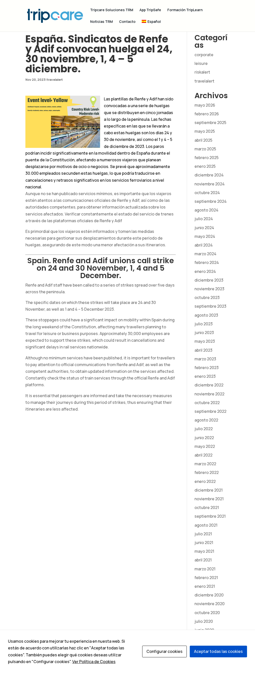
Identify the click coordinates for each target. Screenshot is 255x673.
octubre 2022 (207, 402)
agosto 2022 (206, 420)
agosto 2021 (205, 525)
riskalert (202, 72)
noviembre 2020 (209, 603)
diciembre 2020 (209, 595)
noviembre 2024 (209, 184)
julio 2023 (203, 324)
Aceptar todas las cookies (218, 651)
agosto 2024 (206, 210)
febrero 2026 (206, 114)
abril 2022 (203, 455)
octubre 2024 (207, 192)
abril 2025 (203, 140)
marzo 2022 (205, 463)
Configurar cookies (164, 651)
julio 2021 (203, 534)
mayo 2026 (204, 105)
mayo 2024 (204, 236)
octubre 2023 (207, 297)
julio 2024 (203, 218)
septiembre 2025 (210, 122)
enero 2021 (204, 586)
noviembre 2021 (209, 499)
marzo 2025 (205, 149)
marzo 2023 (205, 359)
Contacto (127, 22)
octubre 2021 (206, 507)
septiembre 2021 (210, 516)
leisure (201, 63)
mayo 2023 (204, 341)
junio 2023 (204, 332)
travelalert (55, 80)
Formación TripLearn (185, 10)
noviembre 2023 (209, 289)
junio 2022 (204, 437)
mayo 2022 (204, 446)
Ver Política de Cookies (94, 661)
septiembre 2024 (210, 201)
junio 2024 (204, 227)
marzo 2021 (204, 569)
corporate (203, 54)
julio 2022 (203, 428)
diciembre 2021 (208, 490)
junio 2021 (203, 542)
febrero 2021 (206, 577)
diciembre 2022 (208, 385)
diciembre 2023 (208, 280)
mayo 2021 (204, 551)
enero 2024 (205, 271)
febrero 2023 (206, 367)
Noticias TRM (101, 22)
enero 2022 (205, 481)
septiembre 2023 (210, 306)
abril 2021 (203, 560)
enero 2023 (205, 376)
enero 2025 (205, 166)
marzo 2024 (205, 253)
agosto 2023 (206, 315)
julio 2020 (203, 621)
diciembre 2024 (209, 175)
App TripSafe (150, 10)
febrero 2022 (206, 472)
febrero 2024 (206, 262)
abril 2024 (203, 245)
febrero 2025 (206, 157)
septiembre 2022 (210, 411)
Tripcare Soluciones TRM (111, 10)
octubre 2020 (207, 612)
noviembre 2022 (209, 394)
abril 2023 (203, 350)
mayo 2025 (204, 131)
